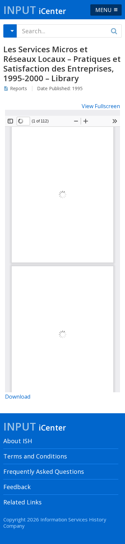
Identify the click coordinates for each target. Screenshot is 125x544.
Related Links (22, 502)
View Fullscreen (101, 106)
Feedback (17, 487)
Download (17, 396)
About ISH (17, 441)
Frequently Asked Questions (43, 471)
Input (34, 10)
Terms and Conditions (35, 456)
